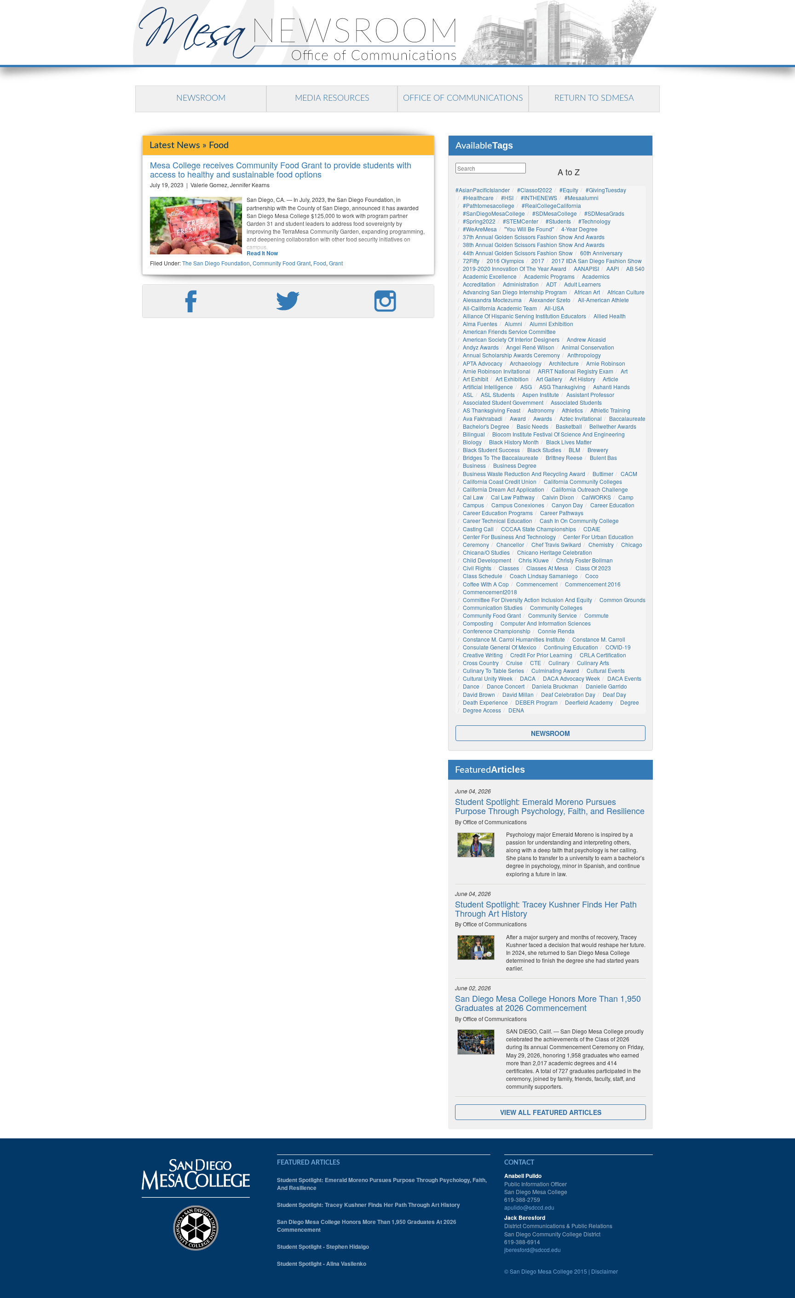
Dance (471, 686)
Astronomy (541, 410)
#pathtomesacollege (488, 205)
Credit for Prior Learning (541, 655)
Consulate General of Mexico (499, 647)
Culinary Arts (593, 662)
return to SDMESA (594, 98)
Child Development (487, 560)
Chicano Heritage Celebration (554, 552)
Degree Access (482, 710)
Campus (473, 505)
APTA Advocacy (482, 363)
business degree (514, 465)
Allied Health (609, 316)
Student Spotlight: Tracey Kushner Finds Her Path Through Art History (546, 908)
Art (624, 371)
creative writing (483, 655)
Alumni (513, 323)
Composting (478, 623)
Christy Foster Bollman (584, 560)
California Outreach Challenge (590, 489)
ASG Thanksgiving (562, 387)
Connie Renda (556, 631)
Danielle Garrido (606, 686)
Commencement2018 (490, 592)
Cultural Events (606, 670)
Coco (592, 576)
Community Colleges (556, 607)
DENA (516, 710)
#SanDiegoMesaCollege (494, 213)
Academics (596, 276)
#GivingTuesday (606, 190)
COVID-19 (618, 647)
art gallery (549, 379)
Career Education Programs (498, 513)
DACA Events (624, 678)
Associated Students (576, 402)
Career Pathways (561, 513)
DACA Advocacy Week (571, 678)
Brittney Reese (564, 457)
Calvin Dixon (558, 497)
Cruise (514, 662)
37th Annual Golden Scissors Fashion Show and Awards (534, 237)
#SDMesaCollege (554, 213)
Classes (509, 568)
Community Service (552, 615)
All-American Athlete (603, 300)
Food (319, 263)
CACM (629, 473)
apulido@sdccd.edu (529, 1207)
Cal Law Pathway (513, 497)
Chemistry (601, 544)
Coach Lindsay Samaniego (544, 576)
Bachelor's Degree (486, 426)
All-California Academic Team (500, 308)
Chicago (631, 544)
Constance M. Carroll (598, 639)
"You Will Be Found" (529, 229)
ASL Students (498, 394)
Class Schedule (482, 576)
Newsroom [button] (550, 733)
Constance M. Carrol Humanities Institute (514, 639)
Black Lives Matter (569, 442)
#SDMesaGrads (604, 213)
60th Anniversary (601, 253)
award (518, 418)
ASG (526, 387)
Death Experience (485, 702)
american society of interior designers (511, 339)
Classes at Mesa (547, 568)
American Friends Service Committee (509, 331)
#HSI (507, 197)
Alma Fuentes (480, 323)
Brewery (598, 450)
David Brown (479, 694)
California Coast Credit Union (499, 481)
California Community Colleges (583, 481)
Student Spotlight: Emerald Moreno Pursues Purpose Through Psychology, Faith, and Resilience (550, 805)
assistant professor (590, 394)
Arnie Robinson (605, 363)
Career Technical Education (497, 520)
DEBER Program (536, 702)
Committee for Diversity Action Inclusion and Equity (527, 599)
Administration (521, 284)
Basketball (569, 426)
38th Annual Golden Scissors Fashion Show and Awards (534, 244)
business (474, 465)
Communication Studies (493, 607)
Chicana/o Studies (486, 552)
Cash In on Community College (579, 520)
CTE (535, 662)
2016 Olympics (505, 260)
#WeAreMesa (480, 229)
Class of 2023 (593, 568)
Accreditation (479, 284)
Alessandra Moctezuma (492, 300)
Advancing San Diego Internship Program (515, 292)
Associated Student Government (503, 402)
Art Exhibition (512, 379)
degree (629, 702)
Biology (472, 442)
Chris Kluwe (533, 560)
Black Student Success (491, 450)
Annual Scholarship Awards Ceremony (511, 355)
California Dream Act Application (503, 489)
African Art (587, 292)
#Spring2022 (479, 221)
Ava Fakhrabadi (482, 418)
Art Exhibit (475, 379)
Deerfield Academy (589, 702)
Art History (582, 379)
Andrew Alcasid (586, 339)
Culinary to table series (493, 670)
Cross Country (481, 662)
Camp (626, 497)
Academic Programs (549, 276)
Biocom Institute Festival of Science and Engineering (558, 434)
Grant (336, 263)
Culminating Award (555, 670)
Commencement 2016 (593, 584)
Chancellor (510, 544)
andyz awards (481, 347)
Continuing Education (571, 647)
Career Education (612, 505)
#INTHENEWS (539, 197)
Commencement (537, 584)
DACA (528, 678)
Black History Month (514, 442)
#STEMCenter (520, 221)
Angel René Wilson (530, 347)
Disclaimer (604, 1271)
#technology (594, 221)
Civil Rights (477, 568)
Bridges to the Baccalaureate (500, 457)
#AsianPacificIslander (482, 190)
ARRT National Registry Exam (575, 371)
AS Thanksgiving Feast (491, 410)
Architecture (564, 363)
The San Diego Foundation (216, 263)
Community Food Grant (282, 263)
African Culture (626, 292)
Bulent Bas (603, 457)
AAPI (612, 268)
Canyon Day (567, 505)
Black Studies (544, 450)
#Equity (568, 190)
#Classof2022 (534, 190)
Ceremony (476, 544)
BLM (574, 450)
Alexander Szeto (549, 300)
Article (610, 379)
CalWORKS (596, 497)
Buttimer (603, 473)
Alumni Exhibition (551, 323)
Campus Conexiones (517, 505)
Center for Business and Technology (509, 536)
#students (558, 221)
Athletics (572, 410)
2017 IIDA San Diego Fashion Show (597, 260)
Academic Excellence (490, 276)
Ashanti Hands (611, 387)
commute (596, 615)
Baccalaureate (627, 418)
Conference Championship (496, 631)
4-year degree (579, 229)
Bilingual (474, 434)
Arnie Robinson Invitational (496, 371)
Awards (542, 418)
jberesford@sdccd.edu (532, 1249)
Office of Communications (463, 98)
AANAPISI (586, 268)
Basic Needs (532, 426)
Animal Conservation (588, 347)
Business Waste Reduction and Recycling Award (524, 473)
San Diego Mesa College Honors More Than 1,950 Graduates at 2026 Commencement (548, 1002)
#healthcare (478, 197)
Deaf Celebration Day (568, 694)
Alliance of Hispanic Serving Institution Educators (524, 316)
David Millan (518, 694)
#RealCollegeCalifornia (551, 205)
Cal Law (473, 497)
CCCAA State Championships (538, 529)
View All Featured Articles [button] (550, 1112)
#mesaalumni (582, 197)
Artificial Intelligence (488, 387)
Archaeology (526, 363)
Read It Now (262, 253)
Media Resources (332, 98)
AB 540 (635, 268)
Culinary (559, 662)
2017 (537, 260)
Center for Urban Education (598, 536)
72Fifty (471, 260)
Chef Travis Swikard (556, 544)
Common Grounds (622, 599)
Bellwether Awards (612, 426)
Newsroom (200, 98)
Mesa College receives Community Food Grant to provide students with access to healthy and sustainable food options (280, 169)
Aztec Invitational (580, 418)
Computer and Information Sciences (546, 623)
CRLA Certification (603, 655)
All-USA (554, 308)
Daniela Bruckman (555, 686)
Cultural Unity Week (488, 678)
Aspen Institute (540, 394)
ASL (468, 394)
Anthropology (584, 355)
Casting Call (478, 529)
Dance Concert (505, 686)
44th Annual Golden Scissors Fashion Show (518, 253)
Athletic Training (610, 410)
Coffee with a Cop (486, 584)
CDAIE (591, 529)
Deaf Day (614, 694)
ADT (551, 284)
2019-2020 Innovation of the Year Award (514, 268)
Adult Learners (582, 284)
